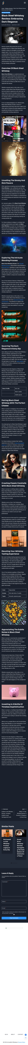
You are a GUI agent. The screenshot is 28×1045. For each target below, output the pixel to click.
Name (4, 901)
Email (4, 908)
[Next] (24, 845)
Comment (5, 882)
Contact (20, 1034)
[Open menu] (24, 2)
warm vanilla (20, 361)
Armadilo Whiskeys (6, 25)
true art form (6, 267)
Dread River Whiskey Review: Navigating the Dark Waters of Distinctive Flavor (20, 848)
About (13, 1034)
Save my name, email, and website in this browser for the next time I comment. (14, 912)
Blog (6, 1034)
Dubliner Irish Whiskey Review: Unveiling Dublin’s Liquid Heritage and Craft (7, 813)
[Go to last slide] (4, 845)
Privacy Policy (21, 1042)
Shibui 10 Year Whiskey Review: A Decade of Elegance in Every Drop (21, 813)
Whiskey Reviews (6, 12)
